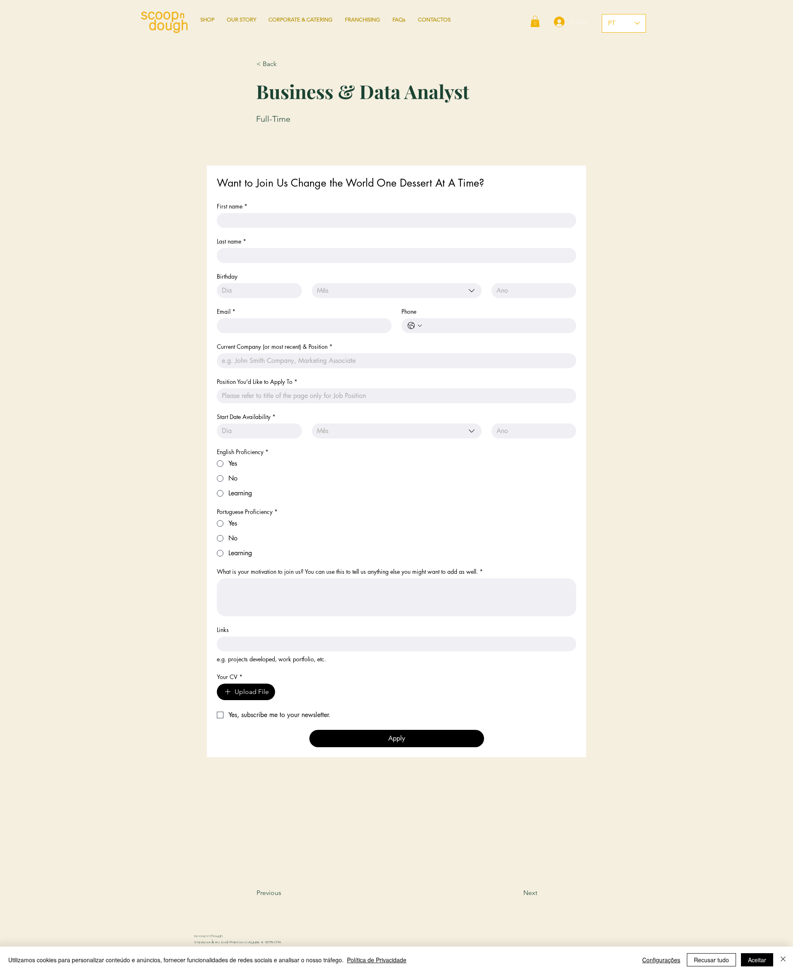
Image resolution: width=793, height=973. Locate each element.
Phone (408, 311)
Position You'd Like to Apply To (257, 381)
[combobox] (397, 290)
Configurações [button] (661, 960)
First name (232, 206)
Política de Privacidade (376, 960)
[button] (535, 21)
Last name (231, 241)
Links (223, 629)
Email (226, 311)
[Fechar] (783, 959)
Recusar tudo (711, 960)
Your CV (229, 676)
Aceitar (757, 960)
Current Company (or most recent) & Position (274, 346)
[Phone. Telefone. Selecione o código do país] (414, 326)
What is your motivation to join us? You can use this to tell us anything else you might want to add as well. (350, 571)
